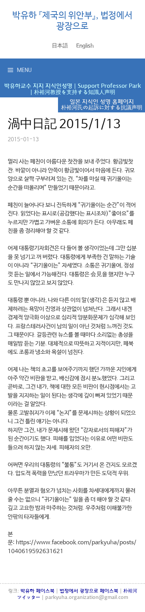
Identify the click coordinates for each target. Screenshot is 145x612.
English (85, 46)
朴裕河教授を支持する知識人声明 (74, 92)
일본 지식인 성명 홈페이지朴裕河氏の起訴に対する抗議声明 (101, 105)
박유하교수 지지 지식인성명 (38, 86)
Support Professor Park (109, 86)
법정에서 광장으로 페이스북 (89, 591)
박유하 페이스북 (37, 591)
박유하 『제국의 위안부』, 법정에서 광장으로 (72, 21)
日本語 (60, 46)
